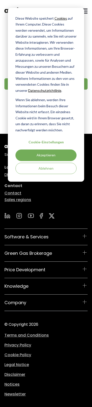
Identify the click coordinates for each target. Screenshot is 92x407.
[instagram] (19, 216)
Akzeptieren (46, 155)
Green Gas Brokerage (28, 253)
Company (15, 302)
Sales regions (17, 200)
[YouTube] (31, 216)
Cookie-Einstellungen (46, 142)
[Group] (52, 215)
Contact (12, 193)
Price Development (24, 270)
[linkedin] (7, 216)
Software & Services (26, 237)
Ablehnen (46, 168)
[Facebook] (41, 215)
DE (6, 174)
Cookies (60, 18)
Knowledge (16, 286)
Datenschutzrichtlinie (44, 90)
